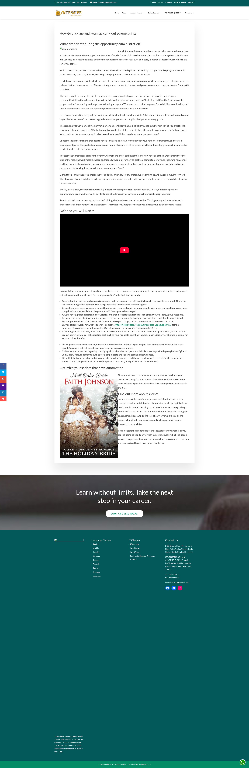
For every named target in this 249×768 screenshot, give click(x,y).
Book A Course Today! (124, 513)
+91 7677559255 (63, 2)
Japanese (97, 576)
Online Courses (157, 2)
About (124, 13)
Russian (96, 560)
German (96, 556)
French (96, 568)
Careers (168, 2)
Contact (191, 2)
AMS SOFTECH (145, 764)
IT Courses (188, 13)
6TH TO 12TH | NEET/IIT (172, 13)
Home (117, 13)
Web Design (135, 548)
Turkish (96, 564)
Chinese (96, 572)
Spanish (96, 552)
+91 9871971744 (80, 2)
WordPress (134, 552)
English (96, 544)
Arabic (96, 548)
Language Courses (136, 13)
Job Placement (180, 2)
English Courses (153, 13)
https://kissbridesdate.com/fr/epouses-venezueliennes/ (143, 324)
